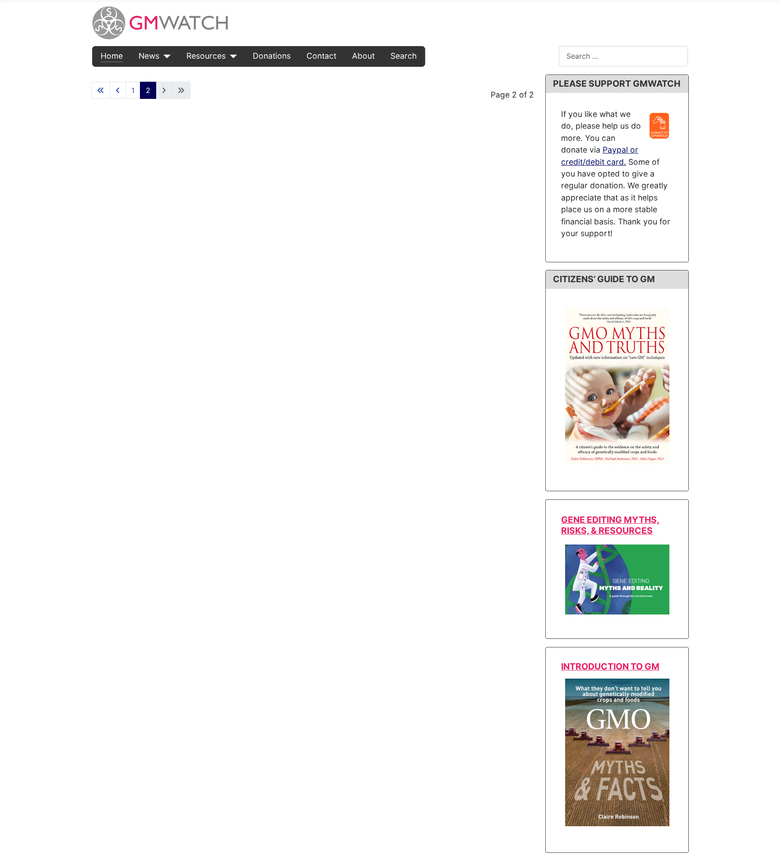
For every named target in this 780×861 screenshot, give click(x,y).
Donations (272, 56)
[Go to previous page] (118, 90)
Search (403, 56)
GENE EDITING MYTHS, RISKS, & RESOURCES (610, 524)
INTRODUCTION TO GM (610, 666)
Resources (206, 56)
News (149, 56)
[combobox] (623, 56)
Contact (321, 56)
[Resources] (231, 56)
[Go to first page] (100, 90)
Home (112, 56)
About (363, 56)
